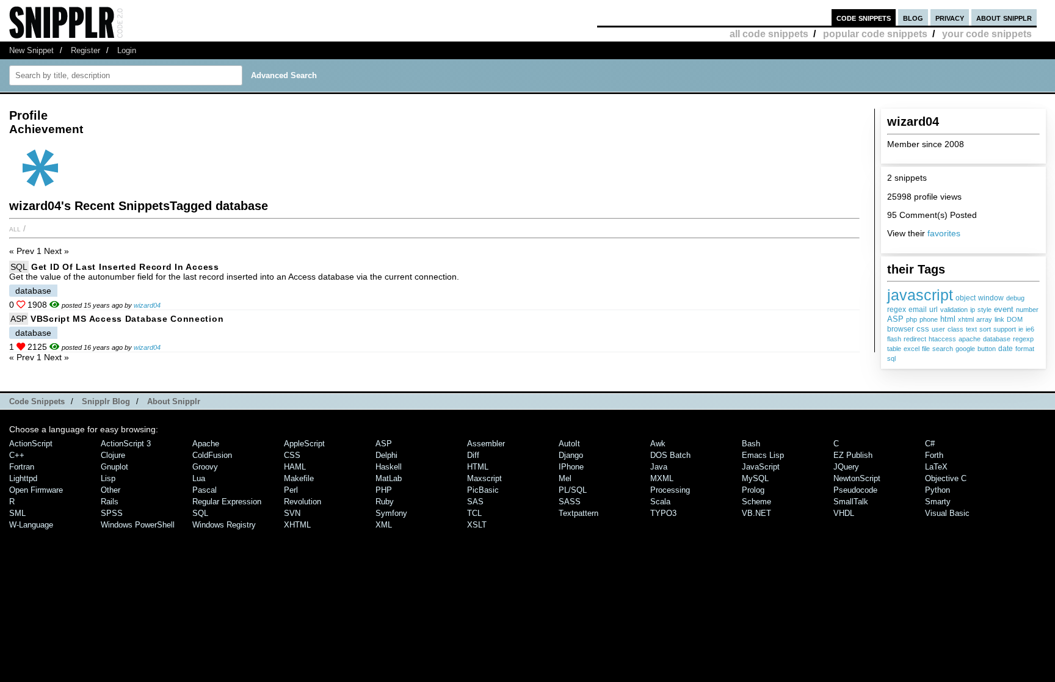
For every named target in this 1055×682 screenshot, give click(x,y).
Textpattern (578, 513)
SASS (570, 501)
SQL (18, 267)
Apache (205, 443)
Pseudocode (855, 490)
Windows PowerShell (138, 524)
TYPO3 (663, 513)
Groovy (205, 466)
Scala (660, 501)
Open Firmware (36, 490)
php (911, 319)
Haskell (388, 466)
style (984, 309)
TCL (474, 513)
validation (954, 309)
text (971, 329)
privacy (949, 17)
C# (930, 443)
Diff (473, 455)
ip (972, 309)
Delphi (386, 455)
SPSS (112, 513)
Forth (934, 455)
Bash (751, 443)
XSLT (477, 524)
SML (17, 513)
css (922, 329)
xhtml (966, 319)
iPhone (571, 466)
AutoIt (569, 443)
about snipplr (1004, 17)
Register (85, 50)
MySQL (755, 478)
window (991, 298)
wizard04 (147, 305)
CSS (292, 455)
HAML (295, 466)
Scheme (756, 501)
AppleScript (304, 443)
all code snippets (769, 34)
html (947, 319)
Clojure (113, 455)
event (1003, 309)
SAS (475, 501)
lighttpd (23, 478)
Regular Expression (226, 501)
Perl (291, 490)
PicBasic (483, 490)
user (938, 329)
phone (928, 319)
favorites (943, 233)
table (894, 348)
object (965, 298)
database (996, 339)
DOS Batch (670, 455)
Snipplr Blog (106, 401)
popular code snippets (875, 34)
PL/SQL (573, 490)
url (933, 309)
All (15, 228)
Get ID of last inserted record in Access (125, 267)
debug (1015, 298)
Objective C (945, 478)
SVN (292, 513)
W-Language (31, 524)
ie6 (1030, 329)
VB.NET (756, 513)
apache (970, 339)
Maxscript (484, 478)
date (1005, 348)
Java (658, 466)
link (999, 319)
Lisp (108, 478)
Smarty (938, 501)
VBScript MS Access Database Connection (127, 319)
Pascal (204, 490)
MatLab (388, 478)
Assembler (486, 443)
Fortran (21, 466)
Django (571, 455)
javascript (920, 294)
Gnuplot (114, 466)
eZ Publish (852, 455)
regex (896, 309)
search (942, 348)
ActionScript (31, 443)
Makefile (299, 478)
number (1027, 309)
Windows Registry (224, 524)
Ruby (384, 501)
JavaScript (761, 466)
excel (911, 348)
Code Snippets (37, 401)
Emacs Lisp (763, 455)
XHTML (297, 524)
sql (891, 358)
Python (937, 490)
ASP (895, 319)
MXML (661, 478)
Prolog (753, 490)
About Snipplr (173, 401)
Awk (657, 443)
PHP (383, 490)
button (986, 348)
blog (913, 17)
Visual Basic (947, 513)
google (965, 348)
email (917, 309)
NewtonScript (856, 478)
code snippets (863, 17)
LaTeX (936, 466)
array (984, 319)
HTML (477, 466)
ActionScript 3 (126, 443)
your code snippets (987, 34)
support (1004, 329)
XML (383, 524)
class (955, 329)
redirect (915, 339)
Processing (670, 490)
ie (1020, 329)
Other (110, 490)
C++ (16, 455)
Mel (565, 478)
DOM (1015, 319)
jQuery (846, 466)
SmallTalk (850, 501)
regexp (1023, 339)
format (1024, 348)
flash (894, 339)
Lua (198, 478)
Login (126, 50)
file (926, 348)
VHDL (843, 513)
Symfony (391, 513)
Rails (109, 501)
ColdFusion (212, 455)
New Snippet (31, 50)
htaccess (942, 339)
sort (985, 329)
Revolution (302, 501)
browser (900, 329)
